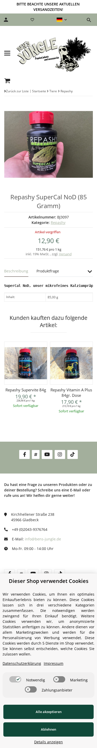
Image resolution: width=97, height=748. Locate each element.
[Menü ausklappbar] (7, 53)
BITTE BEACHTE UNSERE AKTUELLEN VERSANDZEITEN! (48, 7)
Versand (65, 254)
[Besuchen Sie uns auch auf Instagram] (60, 454)
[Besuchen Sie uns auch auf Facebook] (24, 454)
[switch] (15, 679)
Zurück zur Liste (17, 91)
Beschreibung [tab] (16, 271)
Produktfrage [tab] (47, 271)
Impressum (53, 663)
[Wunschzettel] (32, 19)
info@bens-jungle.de (43, 539)
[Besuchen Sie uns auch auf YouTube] (47, 454)
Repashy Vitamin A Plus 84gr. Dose (71, 392)
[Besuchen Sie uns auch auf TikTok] (72, 454)
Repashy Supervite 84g (25, 389)
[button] (62, 19)
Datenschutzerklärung (22, 663)
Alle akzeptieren (49, 711)
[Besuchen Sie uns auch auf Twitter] (36, 454)
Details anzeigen (48, 741)
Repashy (58, 222)
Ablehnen (48, 729)
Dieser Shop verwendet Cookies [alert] (48, 580)
